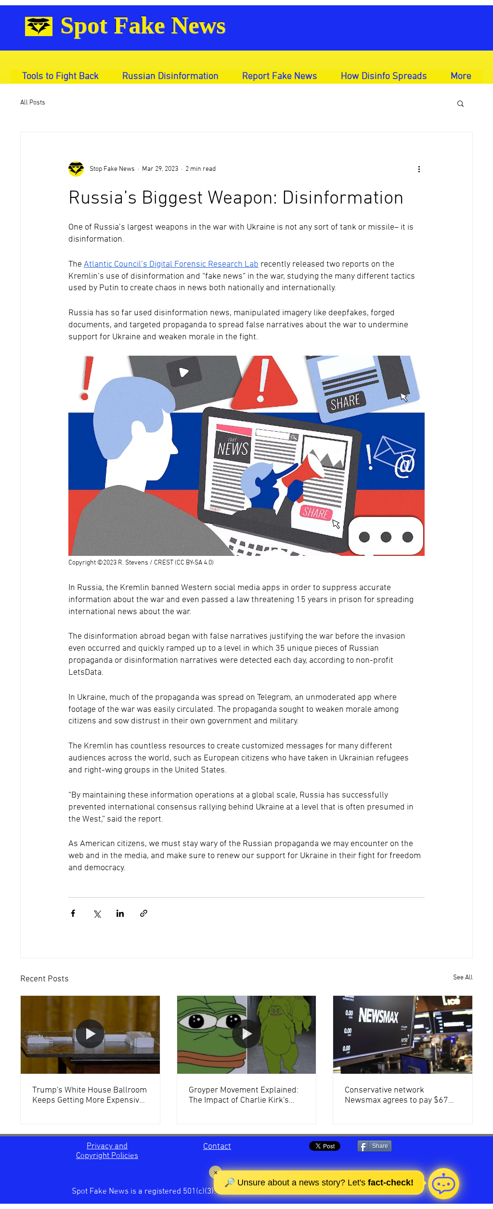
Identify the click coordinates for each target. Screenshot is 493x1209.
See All (463, 978)
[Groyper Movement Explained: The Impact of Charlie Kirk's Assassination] (246, 1035)
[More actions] (419, 169)
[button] (460, 103)
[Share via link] (143, 913)
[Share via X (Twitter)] (96, 913)
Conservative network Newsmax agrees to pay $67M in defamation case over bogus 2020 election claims (400, 1095)
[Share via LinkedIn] (120, 913)
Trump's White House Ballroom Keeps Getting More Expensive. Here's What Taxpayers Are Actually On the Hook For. (89, 1095)
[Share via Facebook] (73, 913)
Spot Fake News (142, 25)
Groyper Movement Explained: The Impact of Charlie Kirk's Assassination (243, 1095)
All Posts (32, 103)
